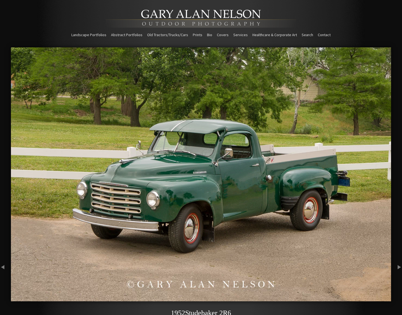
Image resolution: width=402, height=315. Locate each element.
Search (307, 34)
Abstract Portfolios (126, 34)
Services (240, 34)
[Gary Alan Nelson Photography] (201, 25)
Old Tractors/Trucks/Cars (167, 34)
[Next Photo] (396, 298)
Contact (324, 34)
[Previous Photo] (5, 298)
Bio (209, 34)
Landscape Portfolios (88, 34)
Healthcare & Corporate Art (274, 34)
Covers (223, 34)
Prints (197, 34)
